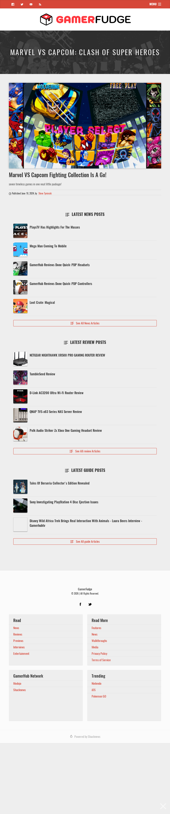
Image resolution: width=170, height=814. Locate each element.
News (16, 628)
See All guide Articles (85, 541)
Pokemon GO (99, 696)
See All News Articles (85, 323)
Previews (18, 641)
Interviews (19, 647)
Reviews (17, 634)
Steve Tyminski (45, 193)
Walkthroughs (99, 641)
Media (95, 647)
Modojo (17, 683)
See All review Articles (85, 451)
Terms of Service (101, 660)
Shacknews (19, 690)
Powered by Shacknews (87, 737)
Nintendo (96, 683)
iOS (94, 690)
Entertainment (21, 653)
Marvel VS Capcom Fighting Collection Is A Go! (57, 175)
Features (96, 628)
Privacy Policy (99, 653)
